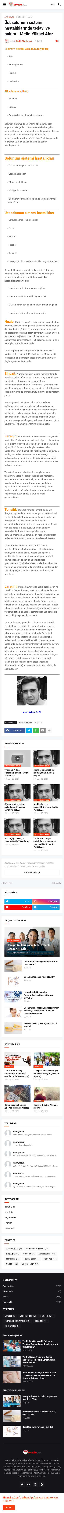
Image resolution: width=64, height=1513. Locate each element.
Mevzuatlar (32, 1291)
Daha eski (56, 883)
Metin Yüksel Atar (24, 17)
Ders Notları (9, 1207)
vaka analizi (9, 1228)
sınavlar (8, 1223)
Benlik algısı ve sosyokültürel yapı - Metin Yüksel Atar (45, 807)
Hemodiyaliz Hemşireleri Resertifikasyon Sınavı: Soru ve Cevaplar (38, 995)
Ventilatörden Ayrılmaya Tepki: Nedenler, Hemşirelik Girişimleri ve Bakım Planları (38, 1360)
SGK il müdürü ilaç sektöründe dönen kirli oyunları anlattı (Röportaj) (16, 1073)
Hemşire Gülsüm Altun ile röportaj (45, 1106)
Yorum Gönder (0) (32, 872)
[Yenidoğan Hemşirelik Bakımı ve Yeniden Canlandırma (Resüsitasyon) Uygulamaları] (12, 1345)
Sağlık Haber (10, 1217)
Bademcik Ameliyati (37, 1248)
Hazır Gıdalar (31, 1259)
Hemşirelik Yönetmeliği (17, 1321)
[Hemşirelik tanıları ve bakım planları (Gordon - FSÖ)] (12, 1401)
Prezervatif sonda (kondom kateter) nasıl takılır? (41, 963)
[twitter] (22, 1484)
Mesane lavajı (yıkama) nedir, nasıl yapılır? (40, 1024)
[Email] (43, 730)
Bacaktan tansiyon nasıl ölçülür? (39, 977)
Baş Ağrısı (12, 1254)
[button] (4, 4)
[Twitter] (29, 730)
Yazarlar (38, 723)
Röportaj (50, 1259)
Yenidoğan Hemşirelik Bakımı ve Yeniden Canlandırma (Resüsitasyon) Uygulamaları (40, 1344)
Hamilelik (8, 1212)
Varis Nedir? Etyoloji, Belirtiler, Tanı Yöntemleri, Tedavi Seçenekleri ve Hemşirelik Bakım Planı (39, 1375)
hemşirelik (32, 1302)
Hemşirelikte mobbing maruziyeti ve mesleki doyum (43, 773)
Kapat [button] (9, 1507)
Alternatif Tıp (14, 1248)
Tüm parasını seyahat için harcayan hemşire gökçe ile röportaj (46, 1073)
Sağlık (12, 1264)
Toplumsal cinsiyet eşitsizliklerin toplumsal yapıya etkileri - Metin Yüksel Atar (44, 842)
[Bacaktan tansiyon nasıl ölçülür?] (13, 981)
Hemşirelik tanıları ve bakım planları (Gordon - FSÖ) (39, 1397)
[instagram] (35, 1484)
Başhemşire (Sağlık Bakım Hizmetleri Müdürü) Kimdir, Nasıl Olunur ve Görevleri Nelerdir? (41, 1011)
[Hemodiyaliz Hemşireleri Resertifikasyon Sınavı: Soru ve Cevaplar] (13, 996)
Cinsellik (28, 1254)
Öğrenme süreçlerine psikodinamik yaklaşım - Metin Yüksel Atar (15, 807)
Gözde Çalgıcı (28, 1316)
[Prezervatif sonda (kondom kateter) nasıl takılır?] (13, 966)
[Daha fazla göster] (49, 730)
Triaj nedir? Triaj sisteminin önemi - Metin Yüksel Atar (16, 773)
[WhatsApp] (36, 730)
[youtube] (28, 1484)
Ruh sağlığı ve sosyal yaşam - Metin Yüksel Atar (16, 839)
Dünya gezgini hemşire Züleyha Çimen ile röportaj (16, 1106)
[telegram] (41, 1484)
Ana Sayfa (9, 17)
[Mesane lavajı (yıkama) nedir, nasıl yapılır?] (13, 1028)
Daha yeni (7, 883)
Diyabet (10, 1316)
